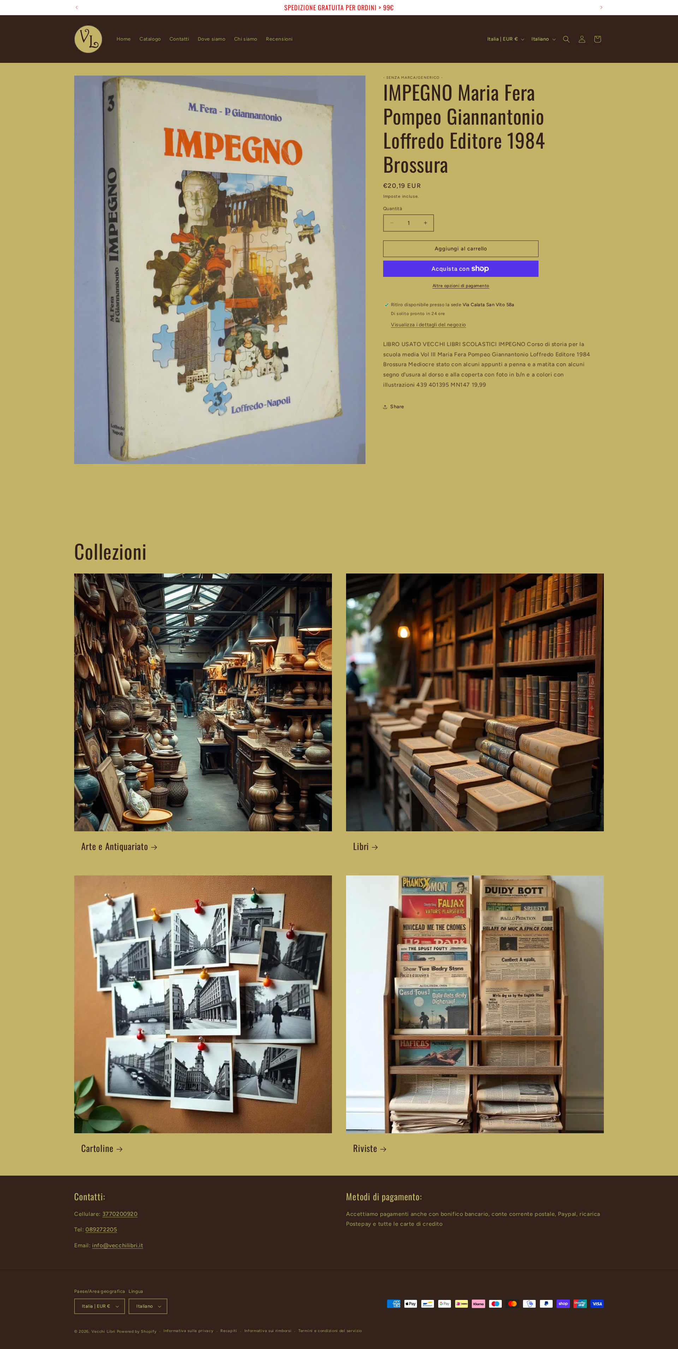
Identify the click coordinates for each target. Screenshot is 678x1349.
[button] (566, 39)
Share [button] (397, 407)
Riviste (365, 1148)
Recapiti (228, 1331)
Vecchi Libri (103, 1331)
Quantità (392, 208)
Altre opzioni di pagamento (461, 285)
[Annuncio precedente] (76, 7)
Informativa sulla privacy (188, 1331)
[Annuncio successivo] (601, 7)
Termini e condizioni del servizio (330, 1331)
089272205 (101, 1229)
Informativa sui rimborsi (268, 1331)
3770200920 (120, 1214)
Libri (361, 846)
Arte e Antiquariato (114, 846)
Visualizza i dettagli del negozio (428, 325)
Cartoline (97, 1148)
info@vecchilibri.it (117, 1245)
